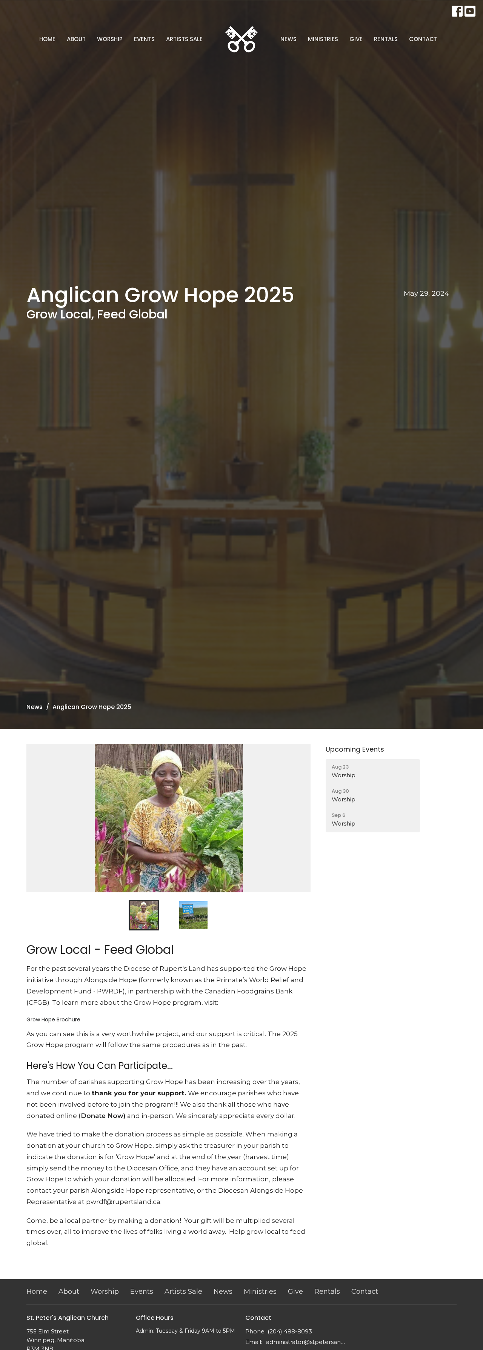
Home (47, 39)
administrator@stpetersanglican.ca (306, 1341)
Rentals (386, 39)
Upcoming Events (355, 749)
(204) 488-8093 (290, 1331)
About (76, 39)
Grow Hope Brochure (53, 1019)
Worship (110, 39)
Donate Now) (103, 1115)
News (288, 39)
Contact (423, 39)
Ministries (323, 39)
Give (356, 39)
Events (144, 39)
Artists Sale (184, 39)
